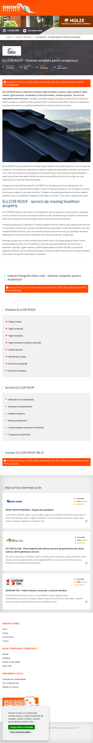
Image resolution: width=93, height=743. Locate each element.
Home (8, 37)
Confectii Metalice (23, 37)
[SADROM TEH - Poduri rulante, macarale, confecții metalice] (15, 582)
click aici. (14, 84)
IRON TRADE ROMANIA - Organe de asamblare (30, 509)
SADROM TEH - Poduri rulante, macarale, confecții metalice (36, 590)
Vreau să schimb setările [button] (20, 732)
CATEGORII (13, 30)
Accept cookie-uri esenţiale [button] (21, 727)
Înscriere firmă (35, 31)
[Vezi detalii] (86, 521)
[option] (46, 21)
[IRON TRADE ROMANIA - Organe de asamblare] (15, 501)
